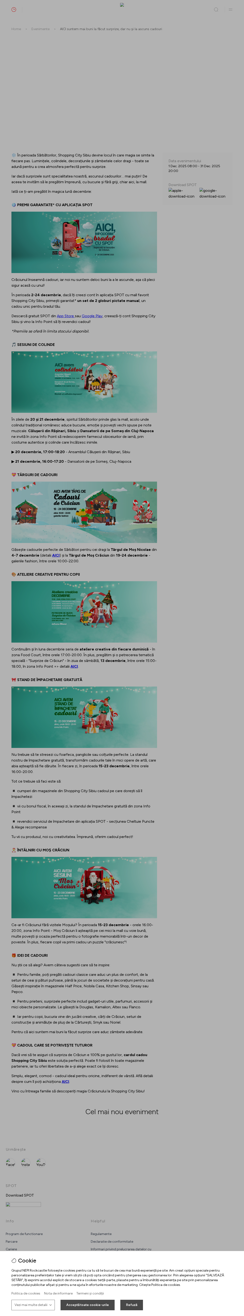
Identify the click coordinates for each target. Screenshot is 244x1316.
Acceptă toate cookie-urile (87, 1305)
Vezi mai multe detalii (31, 1305)
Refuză (131, 1305)
